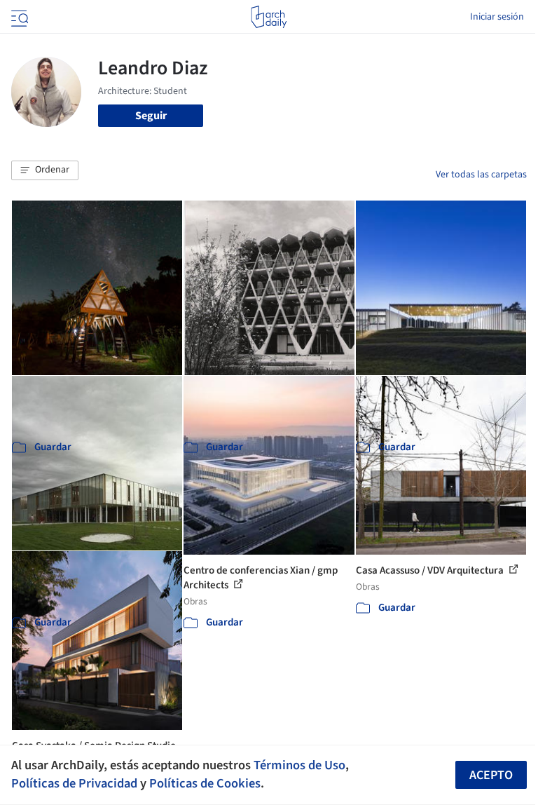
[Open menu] (18, 17)
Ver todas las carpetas (481, 175)
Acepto (491, 775)
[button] (44, 170)
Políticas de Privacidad (74, 783)
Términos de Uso (299, 765)
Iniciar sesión (497, 17)
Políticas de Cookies (205, 783)
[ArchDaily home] (269, 17)
